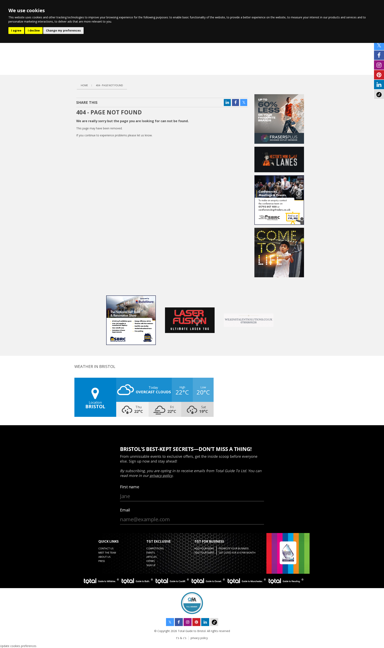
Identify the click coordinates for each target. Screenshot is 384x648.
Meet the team (107, 552)
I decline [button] (34, 30)
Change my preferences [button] (63, 30)
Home (84, 85)
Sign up (151, 565)
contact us (105, 548)
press (101, 561)
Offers (150, 561)
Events (150, 552)
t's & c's (181, 638)
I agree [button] (16, 30)
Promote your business (234, 548)
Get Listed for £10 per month (237, 552)
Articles (151, 557)
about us (104, 557)
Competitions (155, 548)
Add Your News (204, 548)
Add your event (204, 552)
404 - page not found (109, 85)
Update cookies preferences (18, 646)
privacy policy (199, 638)
